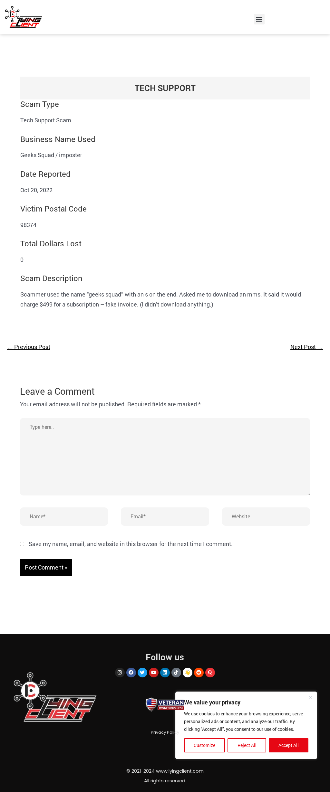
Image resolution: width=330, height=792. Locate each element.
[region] (246, 725)
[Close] (310, 697)
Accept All (288, 745)
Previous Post (28, 347)
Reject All (247, 745)
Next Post (306, 347)
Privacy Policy (165, 732)
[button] (259, 19)
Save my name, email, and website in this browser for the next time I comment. (131, 544)
